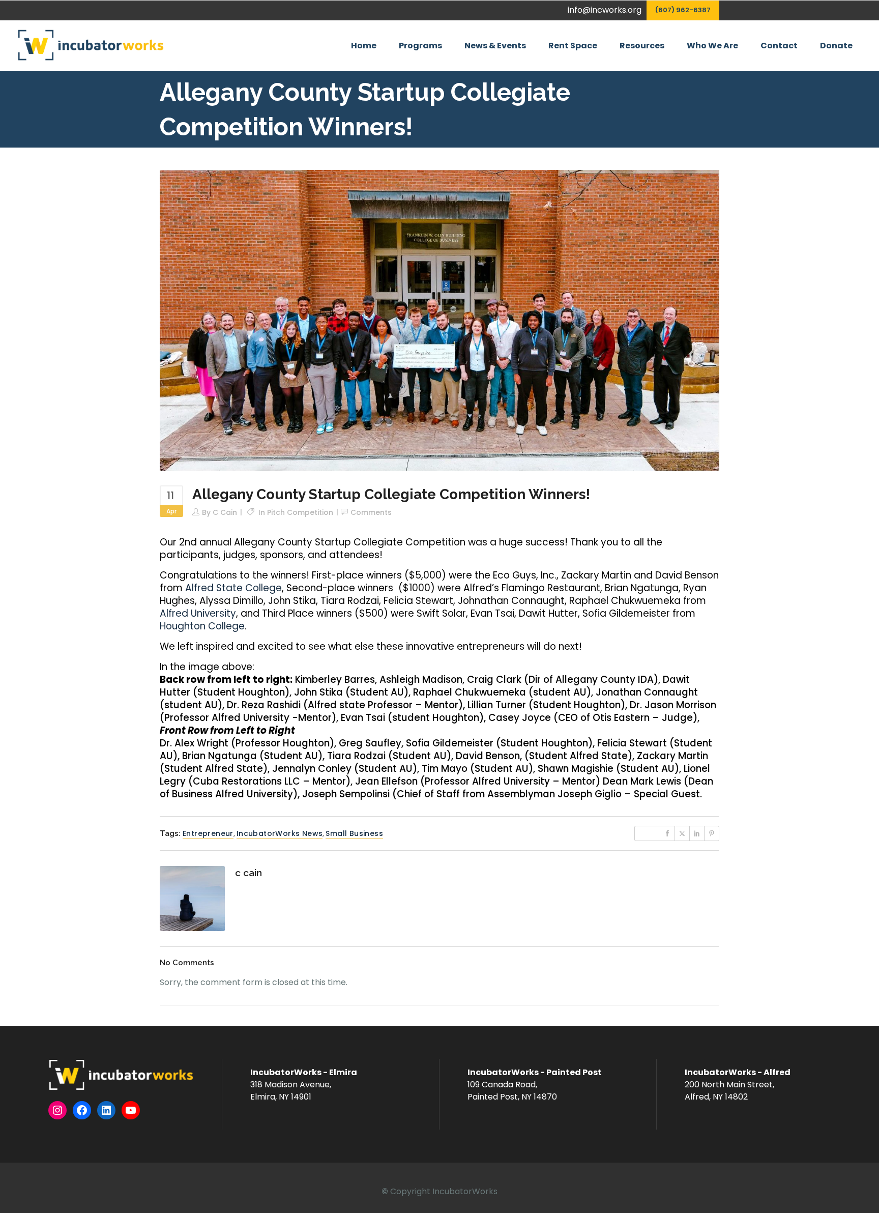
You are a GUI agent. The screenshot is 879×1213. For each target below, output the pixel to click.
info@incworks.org (604, 10)
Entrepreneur (208, 833)
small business (354, 833)
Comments (371, 512)
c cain (225, 512)
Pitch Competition (300, 512)
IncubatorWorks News (280, 833)
